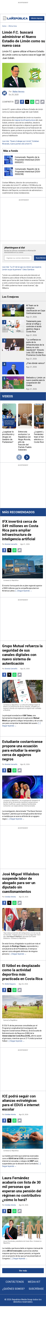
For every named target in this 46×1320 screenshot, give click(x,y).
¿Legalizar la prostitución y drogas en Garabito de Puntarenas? (8, 437)
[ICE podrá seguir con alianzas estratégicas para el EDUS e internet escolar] (22, 1137)
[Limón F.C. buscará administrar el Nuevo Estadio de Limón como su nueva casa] (23, 75)
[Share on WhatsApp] (32, 102)
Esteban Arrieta (10, 897)
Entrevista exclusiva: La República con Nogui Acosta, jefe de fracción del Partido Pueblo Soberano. (25, 441)
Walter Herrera (18, 92)
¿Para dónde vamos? (35, 363)
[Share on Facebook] (22, 102)
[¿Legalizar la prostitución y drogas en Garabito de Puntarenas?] (9, 416)
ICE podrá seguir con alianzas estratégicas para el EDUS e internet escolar (20, 1102)
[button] (36, 18)
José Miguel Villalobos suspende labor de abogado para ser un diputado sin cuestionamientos (20, 883)
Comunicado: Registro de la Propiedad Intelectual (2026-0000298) (28, 171)
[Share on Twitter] (27, 102)
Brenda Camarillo (11, 544)
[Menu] (5, 18)
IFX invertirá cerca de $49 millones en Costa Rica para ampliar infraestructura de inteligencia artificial (20, 530)
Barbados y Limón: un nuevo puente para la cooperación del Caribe (35, 381)
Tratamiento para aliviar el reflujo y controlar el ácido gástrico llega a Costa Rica (34, 326)
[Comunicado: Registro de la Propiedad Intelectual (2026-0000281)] (8, 160)
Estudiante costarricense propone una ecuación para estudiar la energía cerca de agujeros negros (22, 750)
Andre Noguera (10, 984)
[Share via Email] (37, 102)
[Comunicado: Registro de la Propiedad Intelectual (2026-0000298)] (8, 171)
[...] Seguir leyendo (22, 591)
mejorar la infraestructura (24, 120)
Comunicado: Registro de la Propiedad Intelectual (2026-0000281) (28, 160)
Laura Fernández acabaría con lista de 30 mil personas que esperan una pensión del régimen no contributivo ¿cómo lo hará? (21, 1189)
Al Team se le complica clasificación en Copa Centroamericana (35, 309)
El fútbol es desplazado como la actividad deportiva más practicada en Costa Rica (22, 972)
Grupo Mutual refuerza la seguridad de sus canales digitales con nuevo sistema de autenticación (22, 655)
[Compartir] (42, 102)
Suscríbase (36, 1288)
